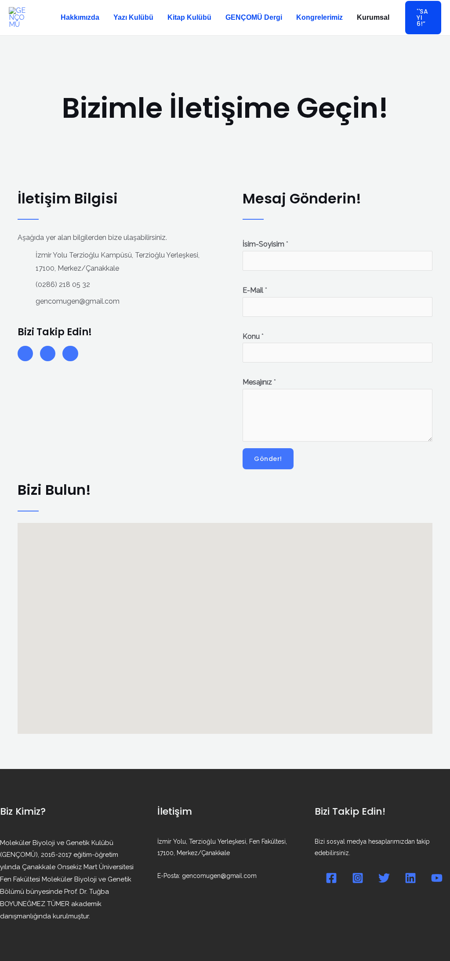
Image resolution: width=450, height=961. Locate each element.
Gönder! (268, 458)
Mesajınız (259, 382)
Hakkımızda (80, 17)
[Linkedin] (410, 878)
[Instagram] (358, 878)
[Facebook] (331, 878)
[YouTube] (437, 878)
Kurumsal (373, 17)
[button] (423, 17)
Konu (253, 336)
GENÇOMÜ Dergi (253, 17)
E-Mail (255, 290)
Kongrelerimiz (319, 17)
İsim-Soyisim (265, 244)
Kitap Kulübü (189, 17)
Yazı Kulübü (133, 17)
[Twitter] (384, 878)
